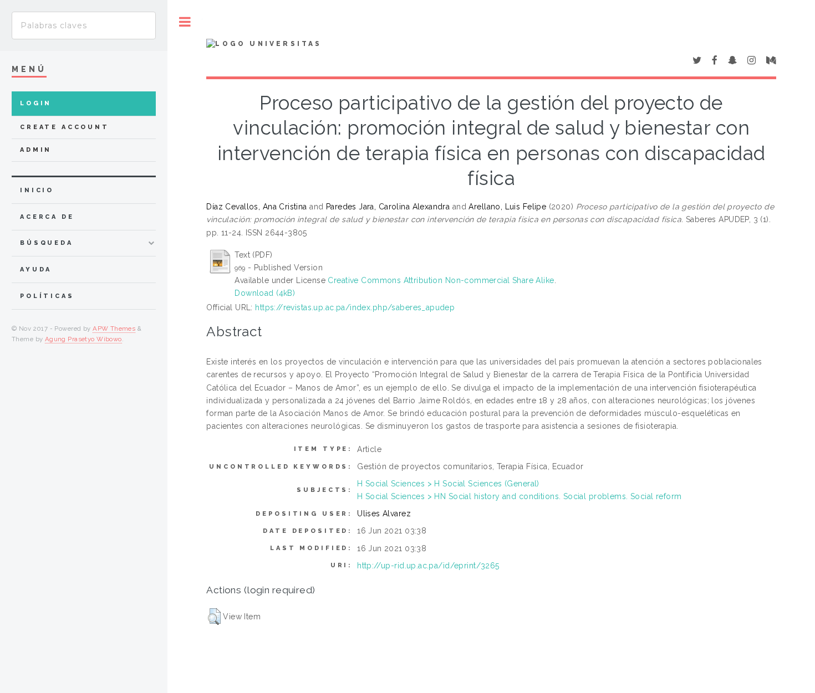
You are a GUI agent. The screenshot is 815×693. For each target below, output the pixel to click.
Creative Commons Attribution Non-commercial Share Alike (441, 280)
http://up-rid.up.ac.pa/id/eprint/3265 (428, 565)
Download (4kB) (265, 293)
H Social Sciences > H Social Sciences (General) (448, 483)
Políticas (47, 296)
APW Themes (114, 328)
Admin (36, 149)
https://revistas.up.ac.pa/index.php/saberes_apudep (355, 307)
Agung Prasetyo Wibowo (83, 339)
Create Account (64, 127)
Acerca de (47, 216)
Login (36, 103)
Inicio (37, 190)
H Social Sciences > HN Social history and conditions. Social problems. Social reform (519, 496)
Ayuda (36, 269)
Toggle (184, 22)
